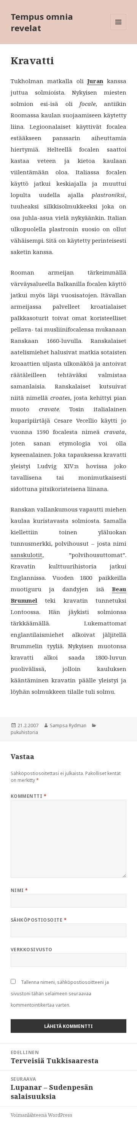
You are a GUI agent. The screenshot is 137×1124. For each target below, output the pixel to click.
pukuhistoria (24, 732)
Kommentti (28, 796)
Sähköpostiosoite (39, 920)
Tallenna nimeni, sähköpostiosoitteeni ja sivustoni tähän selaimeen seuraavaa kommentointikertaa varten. (60, 993)
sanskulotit (26, 555)
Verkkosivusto (32, 949)
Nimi (19, 890)
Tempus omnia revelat (42, 22)
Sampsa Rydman (68, 725)
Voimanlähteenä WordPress (41, 1115)
